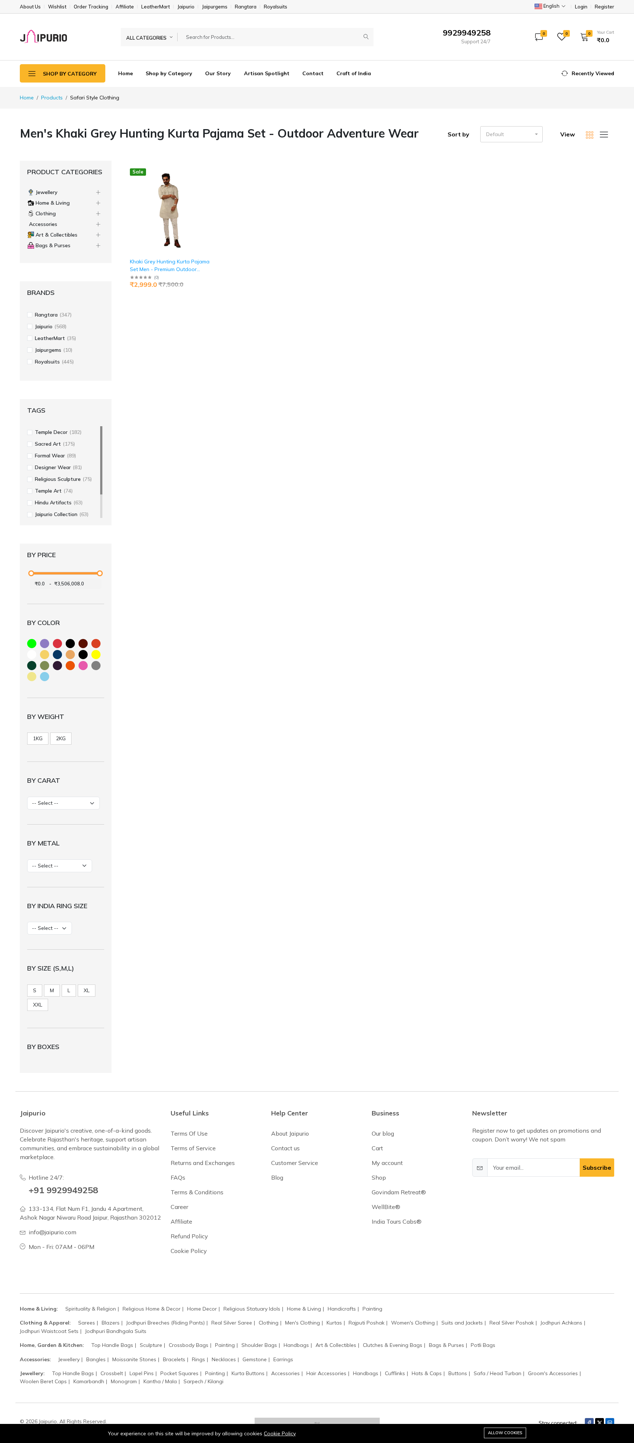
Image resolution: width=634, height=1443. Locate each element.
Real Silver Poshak (511, 1322)
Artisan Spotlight (266, 73)
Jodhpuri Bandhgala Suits (115, 1331)
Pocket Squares (179, 1373)
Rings (198, 1359)
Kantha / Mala (160, 1381)
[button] (594, 36)
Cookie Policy (280, 1433)
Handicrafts (342, 1308)
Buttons (457, 1373)
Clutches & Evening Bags (392, 1345)
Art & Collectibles (336, 1345)
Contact (313, 73)
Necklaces (224, 1359)
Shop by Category (169, 73)
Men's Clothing (302, 1322)
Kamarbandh (88, 1381)
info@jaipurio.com (52, 1232)
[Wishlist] (210, 180)
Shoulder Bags (259, 1345)
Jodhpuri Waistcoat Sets (49, 1331)
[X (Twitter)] (599, 1423)
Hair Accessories (326, 1373)
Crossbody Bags (188, 1345)
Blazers (111, 1322)
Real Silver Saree (231, 1322)
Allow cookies (505, 1432)
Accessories (285, 1373)
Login (581, 6)
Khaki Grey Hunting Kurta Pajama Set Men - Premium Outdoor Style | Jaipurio (169, 269)
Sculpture (151, 1345)
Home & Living (304, 1308)
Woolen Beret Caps (43, 1381)
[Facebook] (589, 1423)
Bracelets (174, 1359)
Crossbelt (112, 1373)
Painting (372, 1308)
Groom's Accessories (553, 1373)
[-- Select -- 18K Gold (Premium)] (59, 865)
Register (604, 6)
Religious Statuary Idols (251, 1308)
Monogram (124, 1381)
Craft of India (353, 73)
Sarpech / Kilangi (203, 1381)
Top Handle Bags (112, 1345)
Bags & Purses (446, 1345)
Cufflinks (395, 1373)
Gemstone (255, 1359)
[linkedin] (609, 1423)
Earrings (283, 1359)
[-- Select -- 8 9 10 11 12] (49, 928)
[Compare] (210, 190)
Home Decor (202, 1308)
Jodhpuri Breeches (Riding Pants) (165, 1322)
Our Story (218, 73)
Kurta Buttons (248, 1373)
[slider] (31, 573)
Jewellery (69, 1359)
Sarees (86, 1322)
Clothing (268, 1322)
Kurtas (334, 1322)
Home (125, 73)
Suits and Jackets (462, 1322)
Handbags (296, 1345)
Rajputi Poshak (367, 1322)
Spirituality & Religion (90, 1308)
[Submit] (366, 37)
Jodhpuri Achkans (561, 1322)
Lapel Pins (142, 1373)
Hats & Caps (427, 1373)
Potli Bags (483, 1345)
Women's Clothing (413, 1322)
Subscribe (597, 1167)
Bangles (96, 1359)
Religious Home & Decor (152, 1308)
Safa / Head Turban (497, 1373)
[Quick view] (210, 171)
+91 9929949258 (63, 1189)
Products (52, 97)
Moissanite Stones (134, 1359)
